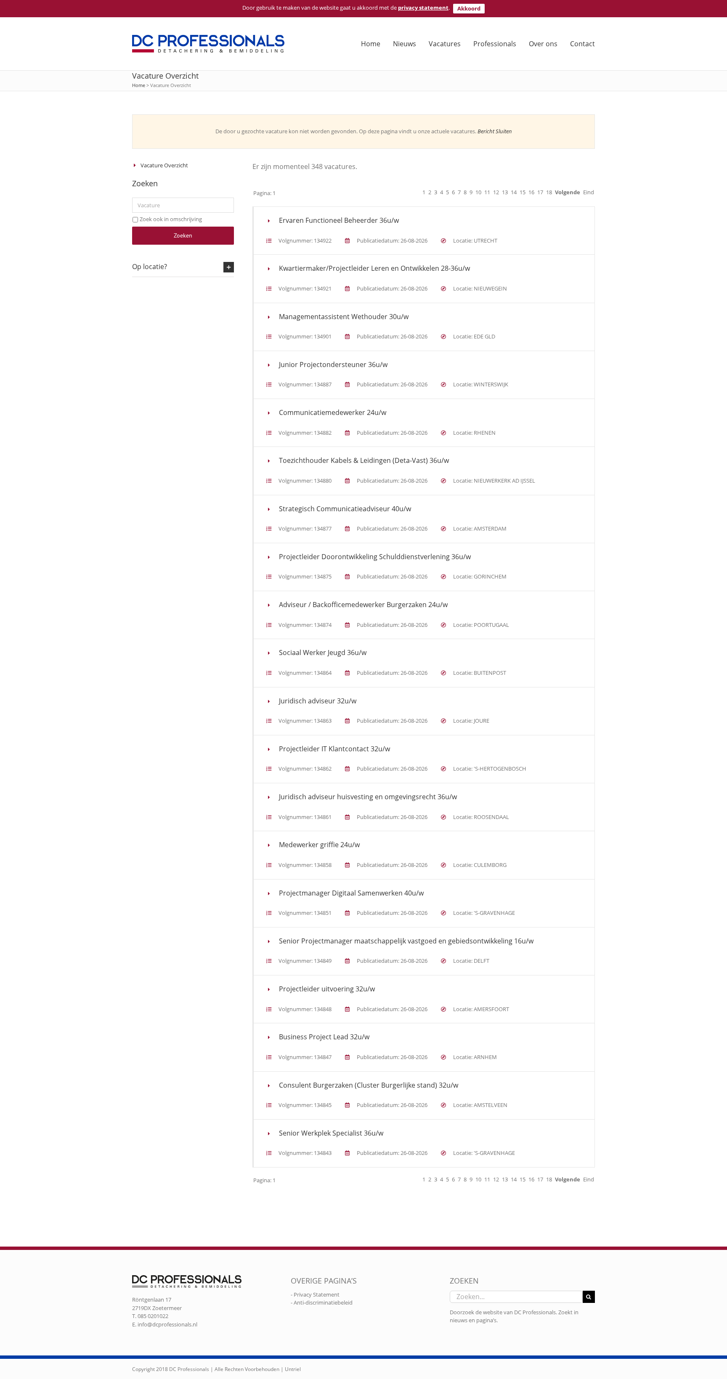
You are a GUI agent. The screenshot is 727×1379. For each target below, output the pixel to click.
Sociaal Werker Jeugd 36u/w (322, 652)
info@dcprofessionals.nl (167, 1324)
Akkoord (468, 8)
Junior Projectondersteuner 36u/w (333, 364)
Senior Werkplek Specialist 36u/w (331, 1133)
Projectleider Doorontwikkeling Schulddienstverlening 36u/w (375, 556)
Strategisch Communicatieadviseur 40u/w (345, 508)
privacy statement (423, 7)
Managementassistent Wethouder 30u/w (344, 316)
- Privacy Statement (315, 1294)
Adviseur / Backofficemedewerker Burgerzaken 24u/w (363, 604)
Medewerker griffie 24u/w (319, 844)
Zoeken (183, 235)
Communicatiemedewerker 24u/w (332, 412)
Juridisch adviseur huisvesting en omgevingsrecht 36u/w (368, 796)
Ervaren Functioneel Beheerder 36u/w (339, 220)
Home (138, 85)
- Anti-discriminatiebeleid (322, 1302)
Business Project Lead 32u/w (324, 1036)
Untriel (293, 1369)
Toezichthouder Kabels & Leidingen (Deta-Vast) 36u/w (364, 460)
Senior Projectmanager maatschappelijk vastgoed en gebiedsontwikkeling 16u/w (406, 941)
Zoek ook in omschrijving (171, 219)
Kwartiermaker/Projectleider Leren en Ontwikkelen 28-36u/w (374, 268)
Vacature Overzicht (164, 165)
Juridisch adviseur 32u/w (317, 700)
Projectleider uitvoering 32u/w (327, 988)
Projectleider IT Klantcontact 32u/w (334, 748)
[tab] (183, 267)
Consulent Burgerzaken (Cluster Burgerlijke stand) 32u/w (368, 1085)
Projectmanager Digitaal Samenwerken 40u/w (351, 893)
